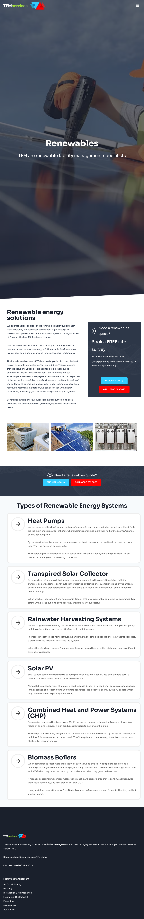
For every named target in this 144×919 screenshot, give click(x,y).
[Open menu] (138, 5)
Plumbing (8, 901)
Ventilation (9, 909)
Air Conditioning (12, 884)
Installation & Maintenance (17, 892)
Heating (7, 888)
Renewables (9, 905)
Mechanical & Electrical (15, 897)
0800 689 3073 (24, 865)
